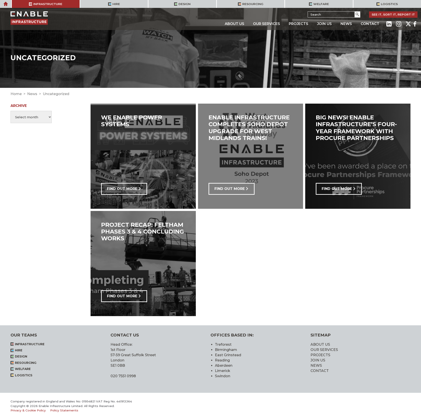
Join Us (324, 24)
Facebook (414, 24)
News (346, 24)
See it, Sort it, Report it (393, 14)
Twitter (408, 24)
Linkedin (389, 24)
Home (16, 94)
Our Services (266, 24)
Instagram (398, 24)
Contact (370, 24)
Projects (298, 24)
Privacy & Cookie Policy (28, 410)
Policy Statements (64, 410)
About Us (234, 24)
